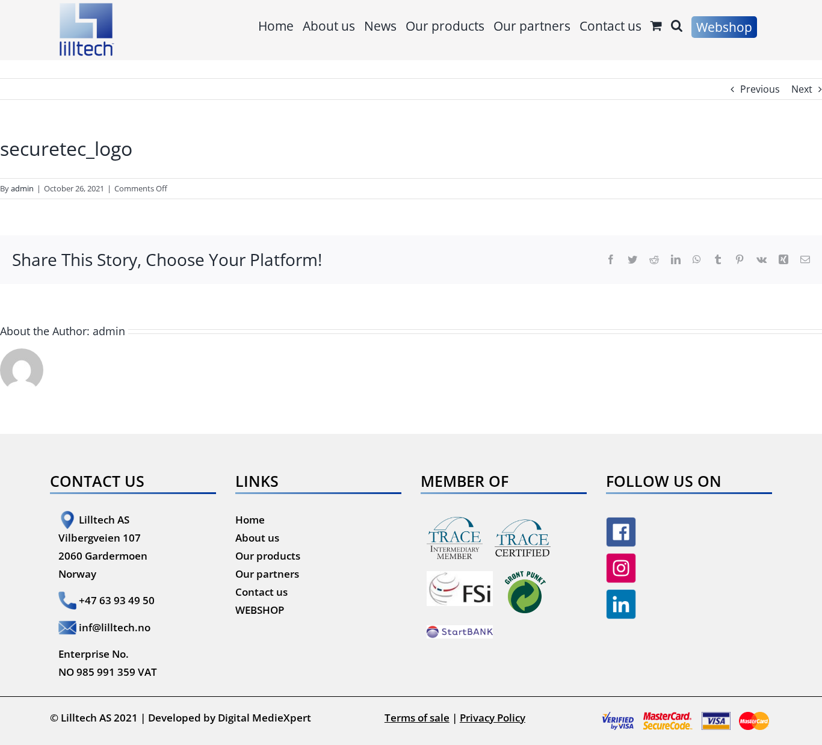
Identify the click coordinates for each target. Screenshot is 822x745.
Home (250, 520)
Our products (267, 556)
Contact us (261, 592)
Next (801, 89)
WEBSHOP (259, 610)
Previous (760, 89)
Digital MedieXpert (264, 718)
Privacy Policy (492, 718)
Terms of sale (417, 718)
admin (22, 188)
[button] (676, 25)
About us (257, 538)
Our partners (267, 574)
